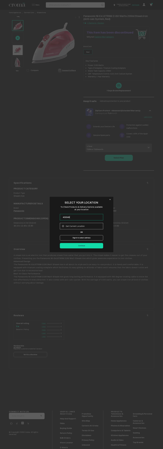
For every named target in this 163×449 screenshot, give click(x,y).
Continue (81, 246)
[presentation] (81, 217)
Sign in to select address (82, 238)
